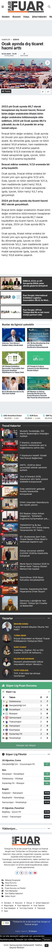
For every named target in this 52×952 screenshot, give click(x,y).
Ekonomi (16, 16)
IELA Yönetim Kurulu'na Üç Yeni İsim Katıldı (13, 393)
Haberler (6, 40)
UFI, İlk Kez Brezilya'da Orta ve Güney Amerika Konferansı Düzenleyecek (38, 345)
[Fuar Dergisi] (26, 6)
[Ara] (49, 6)
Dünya (26, 16)
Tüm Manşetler (11, 891)
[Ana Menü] (3, 7)
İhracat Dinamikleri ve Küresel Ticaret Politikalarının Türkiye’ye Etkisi (32, 639)
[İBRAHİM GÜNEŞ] (7, 626)
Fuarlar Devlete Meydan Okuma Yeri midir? (31, 628)
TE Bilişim (32, 931)
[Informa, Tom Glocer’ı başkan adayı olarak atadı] (13, 335)
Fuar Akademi (10, 908)
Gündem (6, 16)
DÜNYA (16, 40)
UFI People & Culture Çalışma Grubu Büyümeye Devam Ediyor (38, 368)
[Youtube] (35, 873)
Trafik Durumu (11, 885)
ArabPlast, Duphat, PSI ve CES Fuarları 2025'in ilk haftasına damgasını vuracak (28, 651)
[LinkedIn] (31, 873)
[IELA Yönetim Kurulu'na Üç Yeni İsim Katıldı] (13, 383)
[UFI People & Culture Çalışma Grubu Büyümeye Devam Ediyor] (38, 358)
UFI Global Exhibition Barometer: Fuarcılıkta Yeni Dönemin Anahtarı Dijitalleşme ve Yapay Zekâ (13, 369)
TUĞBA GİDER (20, 635)
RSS (7, 923)
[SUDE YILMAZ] (7, 650)
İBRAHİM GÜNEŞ (21, 624)
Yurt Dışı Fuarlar (26, 908)
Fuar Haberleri (23, 906)
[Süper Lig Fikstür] (49, 754)
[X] (22, 873)
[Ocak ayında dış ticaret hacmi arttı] (26, 73)
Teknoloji (41, 908)
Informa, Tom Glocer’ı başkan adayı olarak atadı (12, 344)
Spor (6, 911)
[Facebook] (17, 873)
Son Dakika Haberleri (14, 893)
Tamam (46, 939)
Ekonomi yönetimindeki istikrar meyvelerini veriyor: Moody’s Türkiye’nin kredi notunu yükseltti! (30, 663)
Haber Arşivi (10, 896)
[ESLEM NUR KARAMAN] (7, 661)
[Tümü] (49, 618)
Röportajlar (9, 906)
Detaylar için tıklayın (26, 745)
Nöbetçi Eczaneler (13, 880)
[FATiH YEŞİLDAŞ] (7, 673)
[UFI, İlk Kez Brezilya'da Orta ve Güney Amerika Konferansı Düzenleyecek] (38, 335)
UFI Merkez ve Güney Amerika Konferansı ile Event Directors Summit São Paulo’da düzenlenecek (38, 395)
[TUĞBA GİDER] (7, 638)
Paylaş (7, 91)
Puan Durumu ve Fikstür (15, 888)
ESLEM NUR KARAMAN (24, 659)
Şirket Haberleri (39, 16)
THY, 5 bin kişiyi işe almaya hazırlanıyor (27, 674)
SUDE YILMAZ (20, 647)
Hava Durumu (11, 883)
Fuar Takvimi (39, 906)
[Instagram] (26, 873)
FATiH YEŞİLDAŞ (21, 670)
